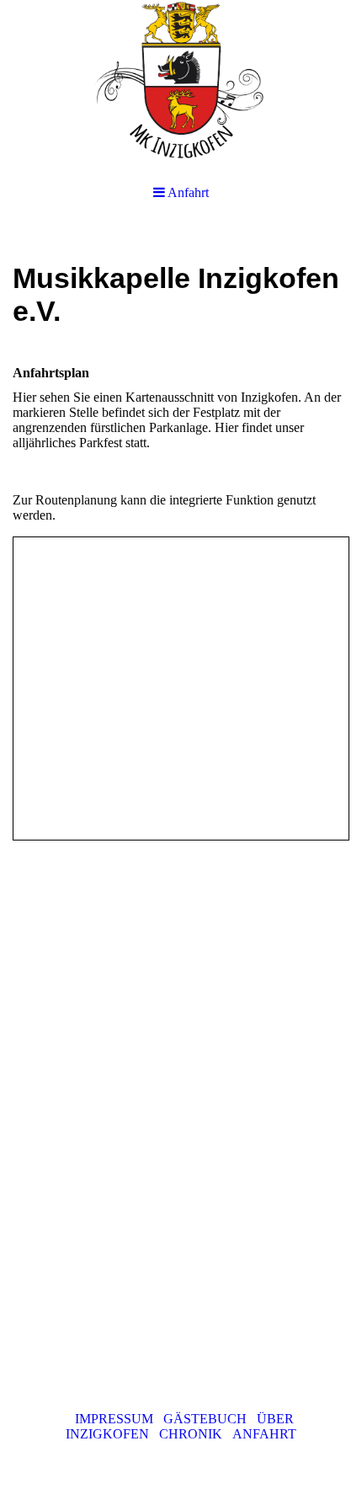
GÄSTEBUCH (205, 1419)
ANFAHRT (262, 1434)
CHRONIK (190, 1434)
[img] (181, 84)
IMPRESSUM (114, 1419)
